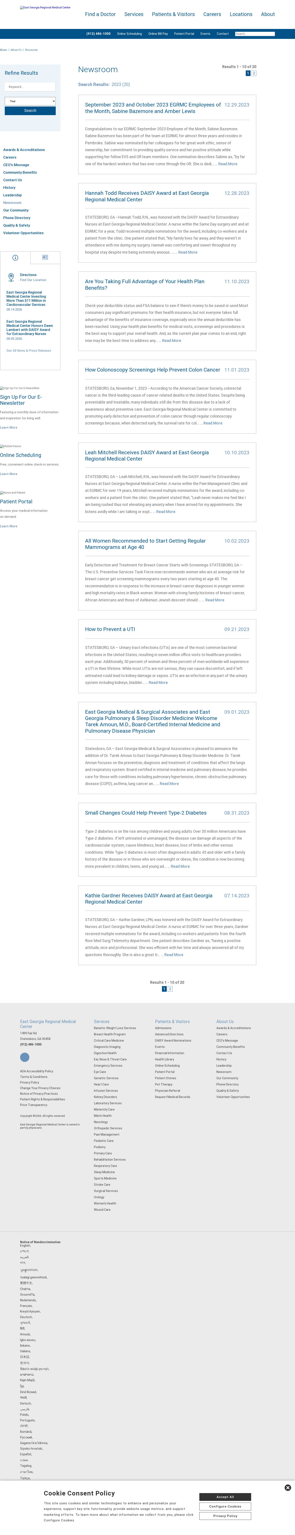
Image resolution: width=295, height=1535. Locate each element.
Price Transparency (33, 1105)
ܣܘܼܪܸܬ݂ (24, 1460)
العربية (24, 1257)
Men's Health (103, 1115)
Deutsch (26, 1317)
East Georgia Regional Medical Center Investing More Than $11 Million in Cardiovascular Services (26, 298)
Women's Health (105, 1203)
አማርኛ (24, 1251)
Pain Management (106, 1134)
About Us (16, 50)
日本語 (24, 1357)
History (9, 187)
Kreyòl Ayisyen (30, 1311)
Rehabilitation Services (110, 1159)
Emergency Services (108, 1065)
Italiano (25, 1351)
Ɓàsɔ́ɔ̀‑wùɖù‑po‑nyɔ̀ (34, 1369)
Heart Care (101, 1084)
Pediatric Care (104, 1141)
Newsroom (12, 202)
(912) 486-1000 (30, 1044)
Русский (26, 1437)
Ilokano (25, 1345)
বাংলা (22, 1262)
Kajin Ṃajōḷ (27, 1380)
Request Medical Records (172, 1097)
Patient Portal (184, 34)
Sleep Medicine (104, 1172)
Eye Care (100, 1072)
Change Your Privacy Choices (40, 1088)
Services (101, 1021)
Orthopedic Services (108, 1128)
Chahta (25, 1289)
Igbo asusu (27, 1340)
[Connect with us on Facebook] (24, 1057)
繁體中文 (26, 1283)
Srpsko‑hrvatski (31, 1448)
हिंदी (22, 1328)
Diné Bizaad (28, 1392)
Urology (99, 1197)
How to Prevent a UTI (110, 629)
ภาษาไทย (26, 1472)
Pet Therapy (163, 1084)
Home (3, 50)
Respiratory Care (105, 1166)
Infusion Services (106, 1090)
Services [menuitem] (133, 14)
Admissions (163, 1028)
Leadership (12, 195)
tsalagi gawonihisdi (33, 1277)
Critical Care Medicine (109, 1040)
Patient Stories (165, 1078)
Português (27, 1420)
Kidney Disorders (105, 1097)
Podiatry (100, 1147)
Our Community (16, 210)
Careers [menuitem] (212, 14)
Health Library (164, 1059)
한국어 (24, 1363)
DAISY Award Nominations (173, 1040)
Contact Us (12, 180)
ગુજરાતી (25, 1322)
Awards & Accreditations (24, 150)
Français (26, 1306)
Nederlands (28, 1300)
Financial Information (169, 1053)
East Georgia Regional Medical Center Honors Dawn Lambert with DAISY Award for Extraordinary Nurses (29, 327)
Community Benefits (20, 172)
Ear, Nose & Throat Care (110, 1059)
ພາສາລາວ (26, 1374)
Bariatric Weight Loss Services (115, 1028)
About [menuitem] (268, 14)
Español (25, 1454)
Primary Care (103, 1153)
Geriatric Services (106, 1078)
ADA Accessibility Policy (36, 1071)
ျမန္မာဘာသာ (28, 1269)
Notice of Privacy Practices (39, 1093)
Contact (223, 34)
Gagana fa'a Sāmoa (33, 1443)
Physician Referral (167, 1090)
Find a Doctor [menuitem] (100, 14)
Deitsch (25, 1403)
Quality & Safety (16, 225)
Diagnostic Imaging (107, 1047)
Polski (24, 1414)
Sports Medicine (105, 1178)
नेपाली (23, 1397)
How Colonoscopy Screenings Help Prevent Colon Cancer (152, 370)
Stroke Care (102, 1184)
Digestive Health (105, 1053)
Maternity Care (104, 1109)
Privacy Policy (29, 1082)
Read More (227, 164)
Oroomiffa (27, 1294)
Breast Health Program (110, 1034)
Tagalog (25, 1465)
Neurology (101, 1122)
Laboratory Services (108, 1103)
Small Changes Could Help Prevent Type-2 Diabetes (146, 813)
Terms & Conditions (34, 1077)
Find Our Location (33, 280)
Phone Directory (16, 218)
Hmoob (25, 1334)
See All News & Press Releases (28, 351)
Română (26, 1431)
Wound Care (102, 1209)
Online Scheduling (129, 34)
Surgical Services (106, 1191)
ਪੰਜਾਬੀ (24, 1426)
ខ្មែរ (22, 1386)
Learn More (8, 427)
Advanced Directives (169, 1034)
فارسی (24, 1409)
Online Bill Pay (158, 34)
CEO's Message (16, 165)
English (25, 1245)
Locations (241, 14)
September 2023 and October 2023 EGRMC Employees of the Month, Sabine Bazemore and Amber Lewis (153, 108)
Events (205, 34)
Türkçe (25, 1478)
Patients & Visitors (172, 1021)
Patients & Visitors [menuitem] (173, 14)
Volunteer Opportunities (23, 233)
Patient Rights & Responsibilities (42, 1099)
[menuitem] (253, 34)
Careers (9, 157)
